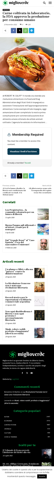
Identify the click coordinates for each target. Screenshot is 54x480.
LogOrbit (15, 379)
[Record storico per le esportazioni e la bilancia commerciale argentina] (39, 301)
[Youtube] (31, 373)
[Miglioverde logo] (27, 354)
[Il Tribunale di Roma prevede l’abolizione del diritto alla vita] (46, 454)
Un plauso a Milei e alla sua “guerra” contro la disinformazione (19, 271)
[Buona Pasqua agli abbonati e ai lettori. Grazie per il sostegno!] (43, 229)
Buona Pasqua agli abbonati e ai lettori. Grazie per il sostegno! (20, 227)
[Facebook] (13, 30)
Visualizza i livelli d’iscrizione (23, 151)
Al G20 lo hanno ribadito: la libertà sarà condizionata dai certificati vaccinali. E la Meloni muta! (14, 191)
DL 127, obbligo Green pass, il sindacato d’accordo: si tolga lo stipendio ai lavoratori (21, 466)
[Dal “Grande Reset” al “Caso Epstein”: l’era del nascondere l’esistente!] (43, 244)
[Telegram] (31, 30)
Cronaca (6, 10)
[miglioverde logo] (16, 2)
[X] (19, 30)
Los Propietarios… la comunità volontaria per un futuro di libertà (19, 212)
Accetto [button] (42, 476)
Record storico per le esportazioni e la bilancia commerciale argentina (18, 299)
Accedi (28, 162)
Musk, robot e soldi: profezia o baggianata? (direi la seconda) (17, 331)
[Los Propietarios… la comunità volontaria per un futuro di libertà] (43, 214)
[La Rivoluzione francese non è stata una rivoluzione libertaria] (39, 287)
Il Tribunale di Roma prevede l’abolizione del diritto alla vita (16, 451)
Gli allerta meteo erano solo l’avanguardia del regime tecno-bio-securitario (40, 190)
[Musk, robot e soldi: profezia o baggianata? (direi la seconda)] (39, 333)
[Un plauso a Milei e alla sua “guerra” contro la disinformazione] (39, 273)
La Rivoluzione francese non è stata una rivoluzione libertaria (17, 285)
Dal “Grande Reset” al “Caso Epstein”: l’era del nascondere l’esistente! (19, 242)
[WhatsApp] (25, 30)
